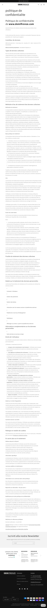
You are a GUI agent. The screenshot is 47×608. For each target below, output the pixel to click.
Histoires (18, 584)
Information (19, 573)
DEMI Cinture (17, 603)
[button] (2, 4)
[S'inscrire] (33, 543)
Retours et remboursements (22, 581)
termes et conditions (21, 575)
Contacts (33, 573)
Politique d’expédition (33, 605)
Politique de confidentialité (15, 605)
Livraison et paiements (21, 578)
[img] (11, 555)
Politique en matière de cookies (20, 435)
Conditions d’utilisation (25, 605)
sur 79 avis (10, 557)
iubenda (7, 524)
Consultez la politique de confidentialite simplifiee (17, 529)
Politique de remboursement (39, 603)
